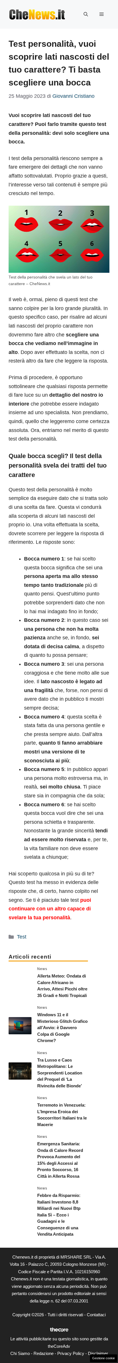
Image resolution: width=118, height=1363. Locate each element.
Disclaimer (98, 1353)
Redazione (44, 1353)
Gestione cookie (103, 1358)
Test (21, 937)
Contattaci (96, 1314)
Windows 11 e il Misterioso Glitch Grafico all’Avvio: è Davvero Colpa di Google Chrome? (62, 1027)
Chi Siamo (20, 1353)
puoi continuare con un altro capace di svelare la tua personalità (50, 908)
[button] (86, 14)
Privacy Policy (70, 1353)
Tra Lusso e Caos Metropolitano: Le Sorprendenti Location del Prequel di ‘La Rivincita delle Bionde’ (59, 1073)
